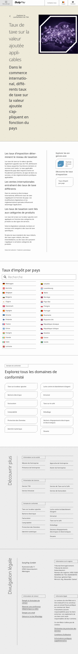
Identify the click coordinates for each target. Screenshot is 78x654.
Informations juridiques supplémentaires (63, 639)
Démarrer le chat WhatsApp (32, 616)
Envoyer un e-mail (28, 613)
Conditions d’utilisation (62, 634)
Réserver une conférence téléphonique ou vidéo (31, 608)
